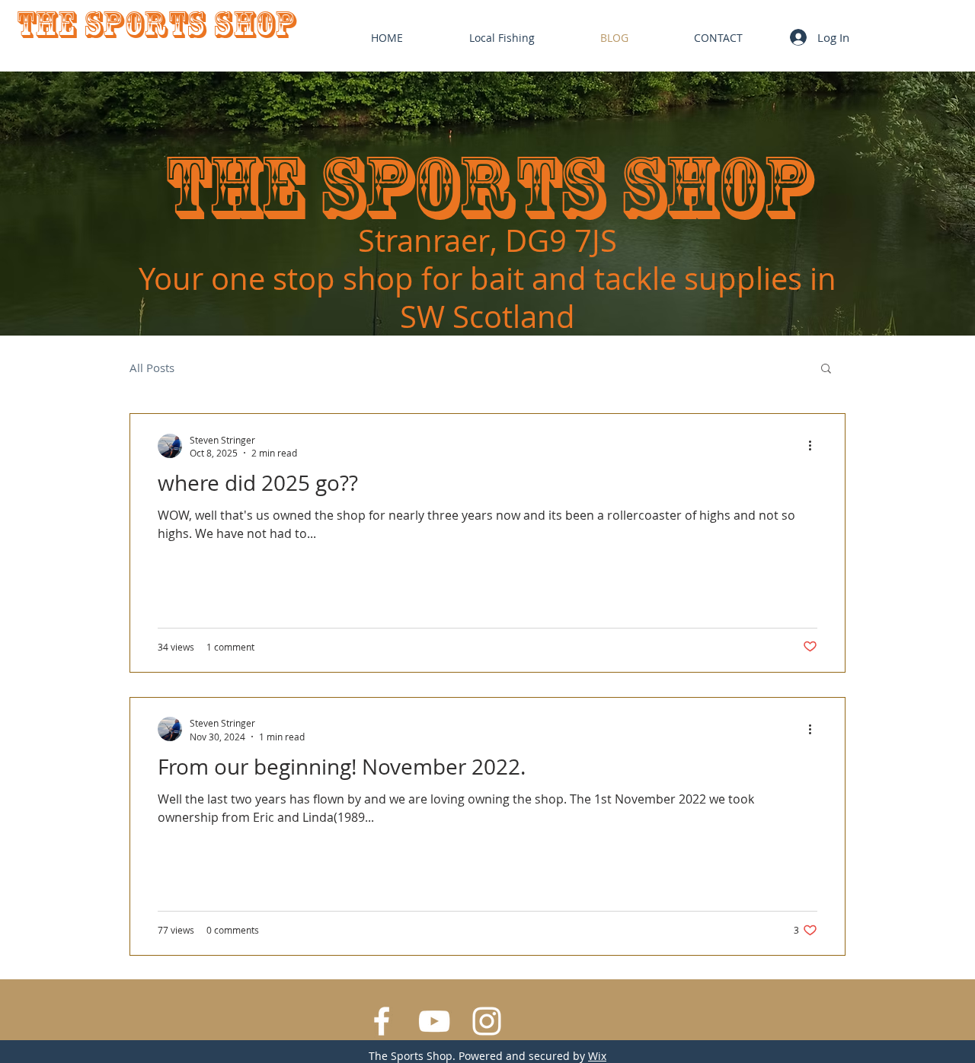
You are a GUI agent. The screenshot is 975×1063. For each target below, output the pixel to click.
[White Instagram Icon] (487, 1021)
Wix (597, 1056)
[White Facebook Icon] (382, 1021)
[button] (826, 369)
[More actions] (815, 446)
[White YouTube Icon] (434, 1021)
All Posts (151, 367)
